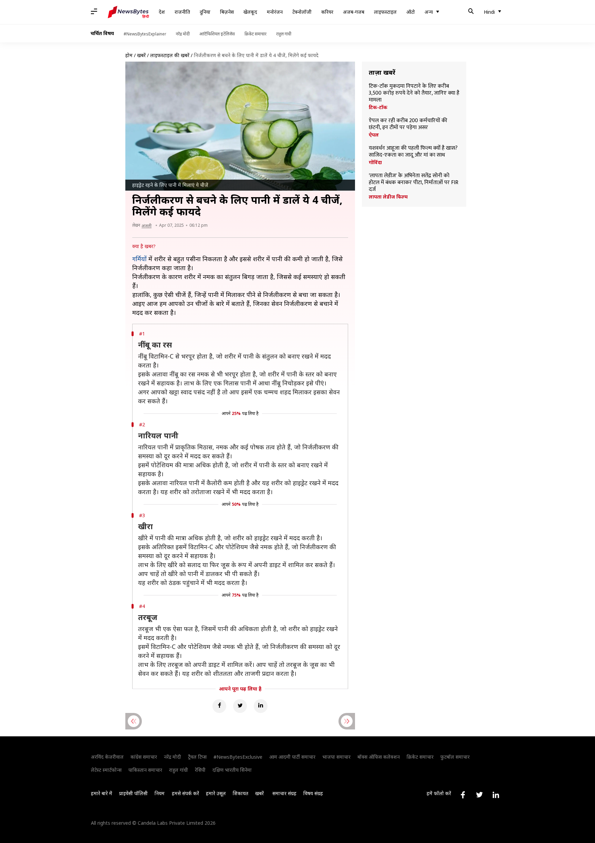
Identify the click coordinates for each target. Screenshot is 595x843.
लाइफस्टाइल (385, 12)
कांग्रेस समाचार (144, 757)
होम (129, 55)
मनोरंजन (275, 12)
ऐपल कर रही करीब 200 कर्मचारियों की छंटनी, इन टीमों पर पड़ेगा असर (408, 124)
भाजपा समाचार (336, 757)
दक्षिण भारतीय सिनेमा (232, 770)
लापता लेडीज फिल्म (388, 197)
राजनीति (182, 12)
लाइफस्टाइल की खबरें (169, 55)
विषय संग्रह (313, 793)
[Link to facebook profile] (463, 795)
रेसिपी (200, 770)
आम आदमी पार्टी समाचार (292, 757)
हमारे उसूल (216, 793)
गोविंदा (375, 162)
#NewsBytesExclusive (237, 757)
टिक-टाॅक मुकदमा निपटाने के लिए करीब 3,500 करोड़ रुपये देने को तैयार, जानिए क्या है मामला (414, 93)
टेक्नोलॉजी (302, 12)
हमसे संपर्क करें (185, 793)
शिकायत (240, 793)
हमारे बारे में (101, 793)
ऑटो (410, 12)
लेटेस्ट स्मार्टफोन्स (106, 770)
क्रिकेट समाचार (255, 34)
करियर (327, 12)
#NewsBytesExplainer (145, 34)
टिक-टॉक (378, 107)
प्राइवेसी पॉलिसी (133, 793)
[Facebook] (219, 706)
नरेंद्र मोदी (183, 34)
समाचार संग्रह (284, 793)
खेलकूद (250, 12)
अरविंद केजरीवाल (107, 757)
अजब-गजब (353, 12)
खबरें (141, 55)
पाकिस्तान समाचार (145, 770)
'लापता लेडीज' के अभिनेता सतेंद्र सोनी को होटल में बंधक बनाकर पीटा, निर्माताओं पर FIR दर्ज (413, 182)
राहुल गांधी (283, 34)
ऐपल (374, 135)
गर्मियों (139, 259)
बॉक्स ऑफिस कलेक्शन (378, 757)
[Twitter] (240, 706)
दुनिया (205, 12)
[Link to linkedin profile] (496, 795)
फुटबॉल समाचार (455, 757)
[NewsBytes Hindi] (128, 12)
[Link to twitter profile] (479, 795)
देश (162, 12)
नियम (160, 793)
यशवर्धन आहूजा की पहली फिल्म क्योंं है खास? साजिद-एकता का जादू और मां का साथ (413, 152)
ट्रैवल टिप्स (197, 757)
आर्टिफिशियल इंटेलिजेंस (217, 34)
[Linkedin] (261, 706)
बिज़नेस (227, 12)
